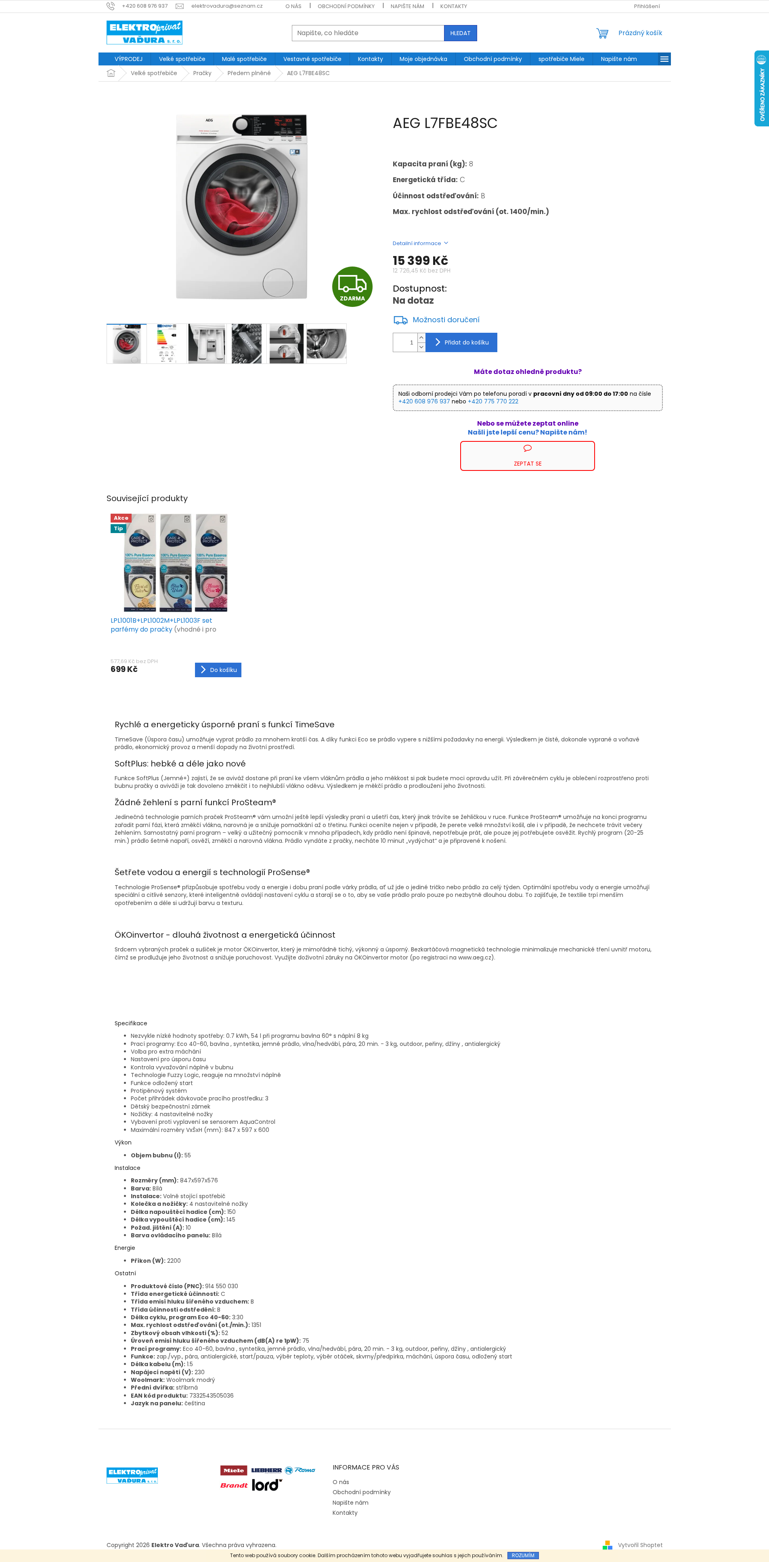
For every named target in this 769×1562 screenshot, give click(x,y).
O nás (293, 6)
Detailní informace (417, 243)
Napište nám (407, 6)
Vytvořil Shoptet (640, 1545)
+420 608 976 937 (424, 401)
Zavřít (436, 445)
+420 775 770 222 (493, 401)
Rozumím (523, 1555)
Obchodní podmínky (346, 6)
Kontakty (453, 6)
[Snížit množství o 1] (421, 347)
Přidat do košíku (467, 342)
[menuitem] (129, 58)
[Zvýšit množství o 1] (421, 337)
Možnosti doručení (446, 320)
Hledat (461, 33)
